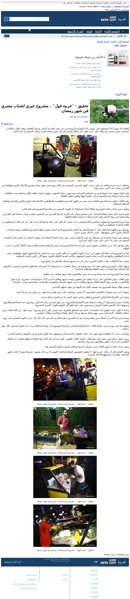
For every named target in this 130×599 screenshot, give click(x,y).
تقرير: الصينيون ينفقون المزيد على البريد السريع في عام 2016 (86, 36)
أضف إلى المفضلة (121, 6)
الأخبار (98, 31)
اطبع (86, 121)
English (113, 3)
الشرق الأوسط (75, 31)
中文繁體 (94, 597)
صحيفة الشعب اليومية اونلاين (24, 584)
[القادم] (8, 36)
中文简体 (84, 3)
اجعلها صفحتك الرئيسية (89, 6)
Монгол (70, 3)
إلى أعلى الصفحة (12, 562)
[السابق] (5, 36)
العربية (119, 3)
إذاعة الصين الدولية (29, 588)
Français (99, 3)
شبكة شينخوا (31, 575)
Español (106, 3)
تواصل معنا (106, 6)
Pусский (94, 583)
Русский (92, 3)
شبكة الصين (32, 579)
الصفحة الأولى (111, 31)
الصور (89, 31)
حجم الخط (8, 124)
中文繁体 (77, 3)
